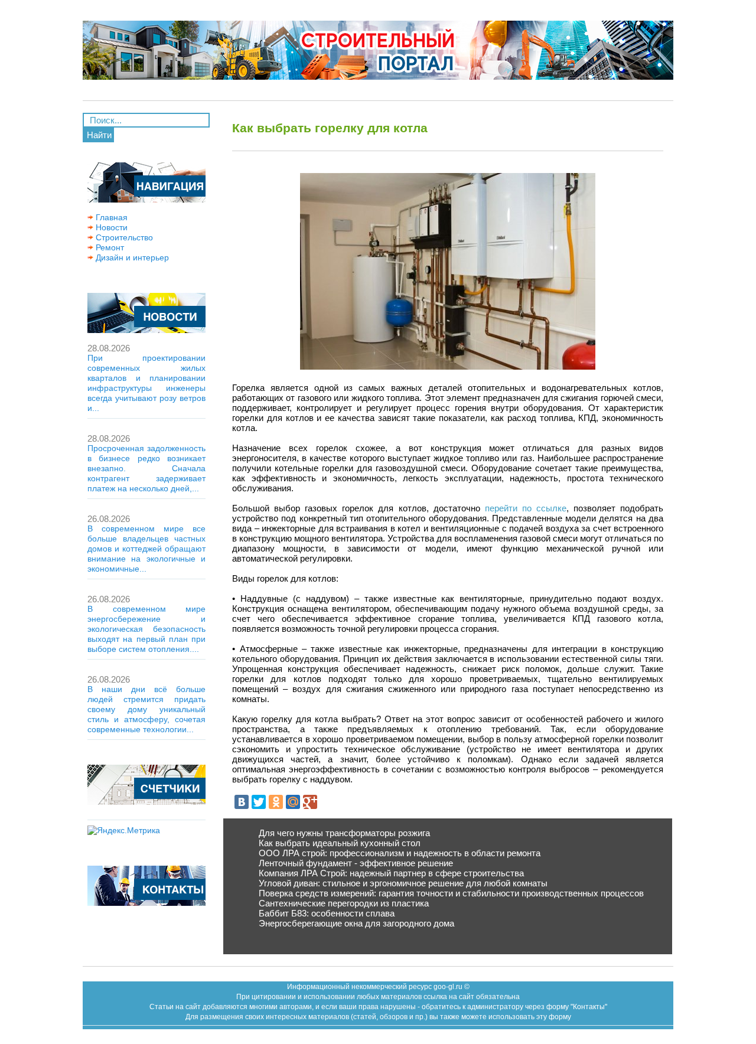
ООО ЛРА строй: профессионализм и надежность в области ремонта (399, 853)
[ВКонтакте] (241, 802)
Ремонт (108, 247)
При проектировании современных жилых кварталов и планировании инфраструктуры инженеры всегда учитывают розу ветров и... (146, 383)
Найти (99, 135)
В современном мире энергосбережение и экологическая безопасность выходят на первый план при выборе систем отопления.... (146, 629)
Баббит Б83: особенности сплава (327, 913)
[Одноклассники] (276, 802)
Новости (110, 227)
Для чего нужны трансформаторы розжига (344, 833)
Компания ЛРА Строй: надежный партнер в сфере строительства (391, 873)
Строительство (123, 237)
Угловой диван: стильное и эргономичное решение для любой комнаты (403, 883)
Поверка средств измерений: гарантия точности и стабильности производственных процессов (451, 893)
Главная (110, 217)
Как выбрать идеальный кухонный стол (340, 843)
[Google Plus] (310, 802)
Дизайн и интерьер (131, 257)
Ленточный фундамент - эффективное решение (356, 863)
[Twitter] (259, 802)
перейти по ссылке (525, 508)
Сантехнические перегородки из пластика (344, 903)
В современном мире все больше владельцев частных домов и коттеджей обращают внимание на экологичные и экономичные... (146, 548)
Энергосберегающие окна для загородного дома (356, 923)
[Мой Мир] (293, 802)
